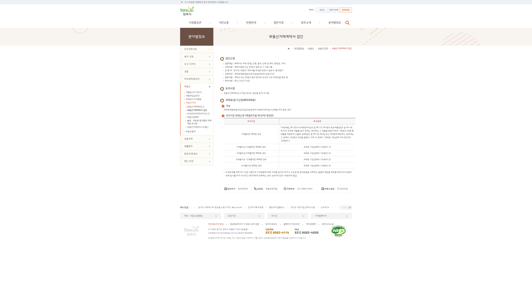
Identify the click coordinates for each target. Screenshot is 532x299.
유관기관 (232, 216)
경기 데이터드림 (292, 207)
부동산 (311, 48)
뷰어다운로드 (271, 224)
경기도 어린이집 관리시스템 (253, 207)
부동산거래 (323, 48)
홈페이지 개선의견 (292, 224)
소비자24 (275, 207)
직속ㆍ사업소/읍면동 (193, 216)
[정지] (344, 207)
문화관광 (346, 10)
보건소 (322, 10)
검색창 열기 (347, 23)
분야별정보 (299, 48)
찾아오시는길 (328, 224)
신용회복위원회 (333, 207)
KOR (311, 9)
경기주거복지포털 (205, 207)
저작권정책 (311, 224)
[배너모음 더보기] (350, 207)
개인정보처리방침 (216, 224)
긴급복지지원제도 (312, 207)
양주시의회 (333, 10)
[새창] (339, 231)
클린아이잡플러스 (227, 207)
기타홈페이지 (321, 216)
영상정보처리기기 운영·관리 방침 (244, 224)
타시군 (274, 216)
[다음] (347, 207)
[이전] (341, 207)
